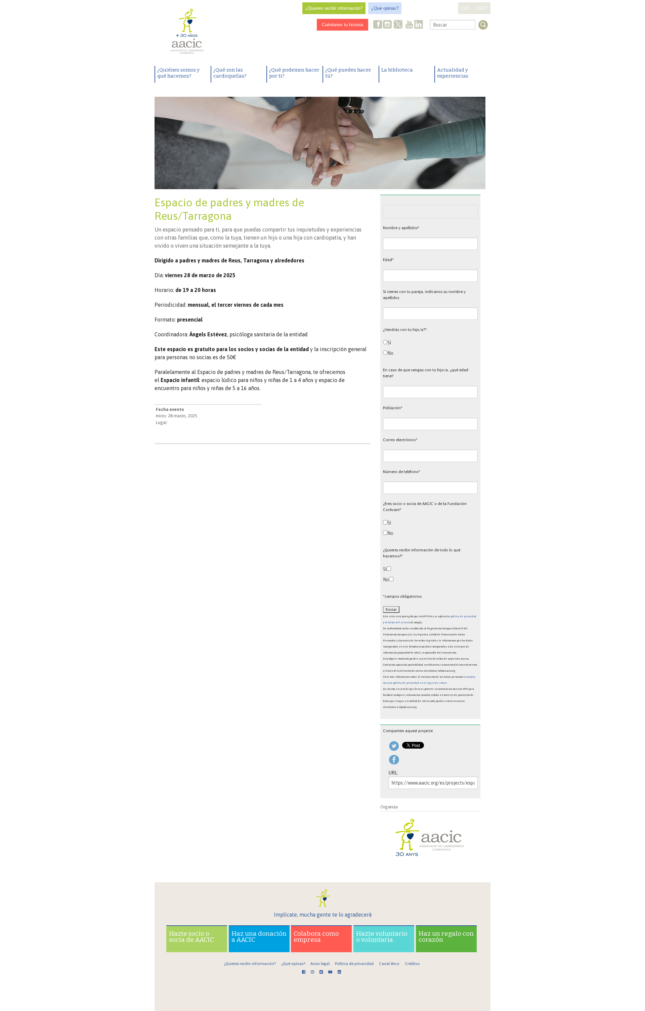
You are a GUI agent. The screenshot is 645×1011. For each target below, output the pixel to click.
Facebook (378, 25)
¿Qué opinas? (384, 8)
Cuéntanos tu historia (342, 24)
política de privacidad (463, 616)
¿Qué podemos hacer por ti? (294, 73)
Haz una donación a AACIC (259, 936)
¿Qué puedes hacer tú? (348, 73)
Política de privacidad (354, 963)
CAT (465, 8)
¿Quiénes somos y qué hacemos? (178, 73)
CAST (481, 8)
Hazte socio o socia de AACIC (191, 936)
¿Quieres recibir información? (333, 8)
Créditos (412, 963)
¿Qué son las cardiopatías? (230, 73)
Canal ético (389, 963)
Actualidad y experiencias (452, 73)
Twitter (398, 25)
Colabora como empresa (316, 936)
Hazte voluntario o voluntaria (381, 936)
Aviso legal (320, 963)
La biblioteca (397, 70)
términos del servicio (397, 622)
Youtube (409, 25)
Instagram (388, 25)
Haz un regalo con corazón (446, 936)
